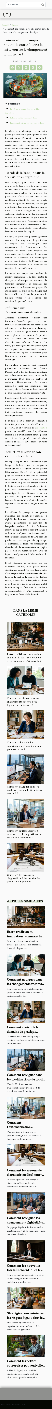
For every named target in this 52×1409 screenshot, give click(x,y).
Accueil (5, 25)
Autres (15, 25)
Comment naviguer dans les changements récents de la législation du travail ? (23, 702)
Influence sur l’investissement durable (24, 118)
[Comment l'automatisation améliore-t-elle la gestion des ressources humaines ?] (25, 813)
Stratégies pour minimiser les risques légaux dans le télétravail (26, 1317)
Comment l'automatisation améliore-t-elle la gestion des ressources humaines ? (24, 834)
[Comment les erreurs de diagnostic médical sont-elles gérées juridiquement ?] (25, 857)
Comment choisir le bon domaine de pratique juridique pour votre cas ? (24, 746)
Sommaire (14, 104)
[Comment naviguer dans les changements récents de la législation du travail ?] (25, 680)
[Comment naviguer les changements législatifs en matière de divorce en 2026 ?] (26, 1203)
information (41, 428)
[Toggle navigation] (7, 14)
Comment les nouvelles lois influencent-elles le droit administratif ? (24, 1270)
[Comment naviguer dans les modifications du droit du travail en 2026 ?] (25, 769)
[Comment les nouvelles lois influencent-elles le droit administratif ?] (26, 1251)
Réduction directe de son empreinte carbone (27, 123)
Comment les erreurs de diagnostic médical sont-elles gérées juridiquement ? (23, 878)
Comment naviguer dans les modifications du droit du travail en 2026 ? (25, 790)
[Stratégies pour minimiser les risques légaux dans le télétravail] (26, 1298)
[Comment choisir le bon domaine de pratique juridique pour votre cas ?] (25, 724)
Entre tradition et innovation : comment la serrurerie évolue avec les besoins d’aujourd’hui (24, 658)
